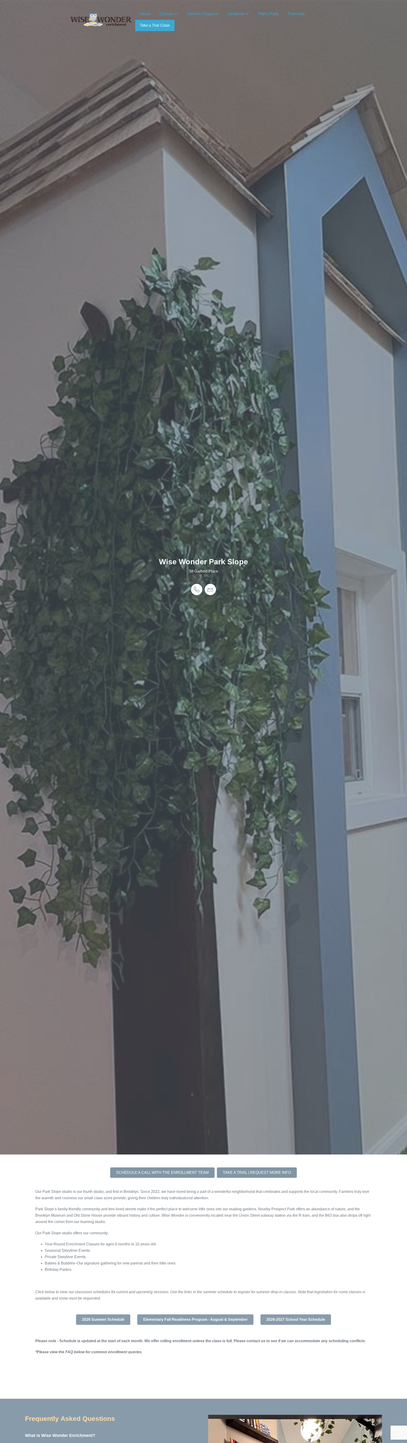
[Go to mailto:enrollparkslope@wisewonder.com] (210, 589)
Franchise (296, 14)
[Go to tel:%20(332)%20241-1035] (196, 589)
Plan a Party (268, 14)
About (145, 14)
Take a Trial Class (155, 25)
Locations (236, 14)
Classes (166, 14)
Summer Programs (202, 14)
